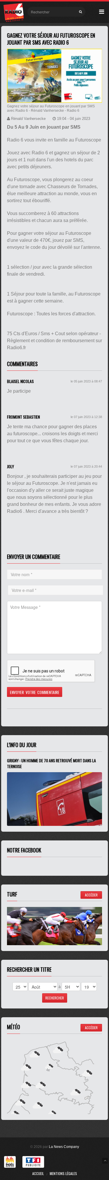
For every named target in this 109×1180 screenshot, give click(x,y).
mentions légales (63, 1173)
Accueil (38, 1173)
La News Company (64, 1147)
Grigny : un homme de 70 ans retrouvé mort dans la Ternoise (51, 763)
